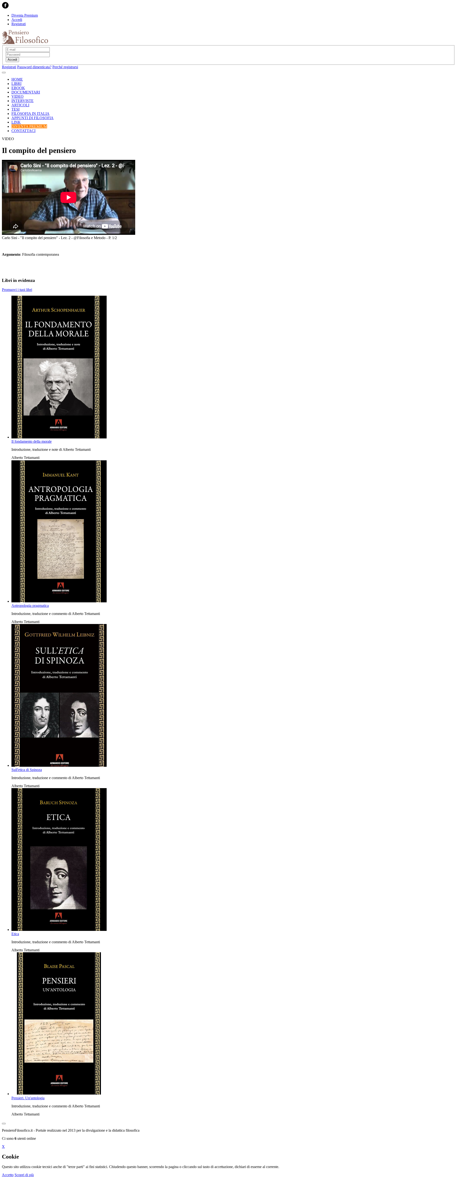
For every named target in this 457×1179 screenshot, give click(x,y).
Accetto (8, 1175)
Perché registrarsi (65, 67)
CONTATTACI (23, 131)
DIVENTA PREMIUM (29, 126)
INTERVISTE (22, 101)
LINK (16, 122)
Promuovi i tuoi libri (17, 290)
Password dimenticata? (34, 67)
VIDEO (17, 96)
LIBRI (16, 84)
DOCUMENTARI (25, 92)
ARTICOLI (20, 105)
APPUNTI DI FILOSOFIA (32, 118)
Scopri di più (24, 1175)
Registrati (18, 24)
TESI (15, 109)
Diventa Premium (24, 15)
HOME (17, 79)
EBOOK (18, 88)
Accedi (16, 20)
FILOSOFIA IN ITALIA (30, 114)
